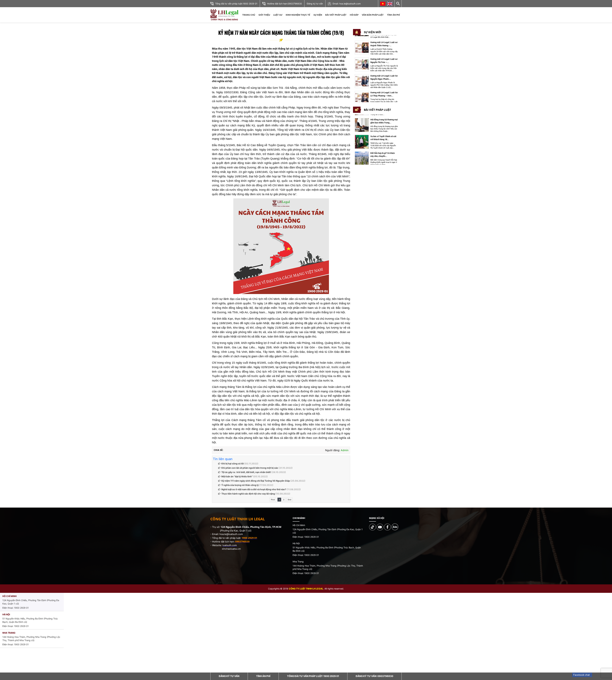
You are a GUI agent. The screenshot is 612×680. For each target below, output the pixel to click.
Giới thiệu (264, 15)
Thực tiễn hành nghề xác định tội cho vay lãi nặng (248, 493)
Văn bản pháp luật (373, 15)
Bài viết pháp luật (335, 15)
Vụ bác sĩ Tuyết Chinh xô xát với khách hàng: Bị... (383, 121)
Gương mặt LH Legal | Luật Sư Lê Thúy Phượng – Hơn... (383, 78)
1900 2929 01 (250, 3)
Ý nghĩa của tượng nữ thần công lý (240, 485)
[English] (390, 4)
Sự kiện (317, 15)
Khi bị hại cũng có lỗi (232, 463)
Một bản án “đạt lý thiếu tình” (237, 476)
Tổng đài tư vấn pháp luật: (313, 676)
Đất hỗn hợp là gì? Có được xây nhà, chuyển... (382, 138)
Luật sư (277, 15)
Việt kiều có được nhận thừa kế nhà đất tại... (383, 155)
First (273, 499)
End (289, 499)
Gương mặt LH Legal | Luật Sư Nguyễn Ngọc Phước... (383, 61)
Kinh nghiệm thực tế (298, 15)
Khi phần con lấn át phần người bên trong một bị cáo (249, 467)
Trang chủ (248, 15)
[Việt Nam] (383, 4)
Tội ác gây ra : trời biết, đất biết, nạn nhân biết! (246, 472)
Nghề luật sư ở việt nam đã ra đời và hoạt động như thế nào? (253, 489)
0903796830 (295, 3)
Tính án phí (393, 15)
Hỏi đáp (354, 15)
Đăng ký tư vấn (315, 3)
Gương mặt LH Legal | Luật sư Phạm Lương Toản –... (383, 94)
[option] (376, 48)
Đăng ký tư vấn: (374, 676)
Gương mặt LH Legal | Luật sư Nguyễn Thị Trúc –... (383, 44)
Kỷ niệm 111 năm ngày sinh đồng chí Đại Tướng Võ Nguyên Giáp (255, 480)
